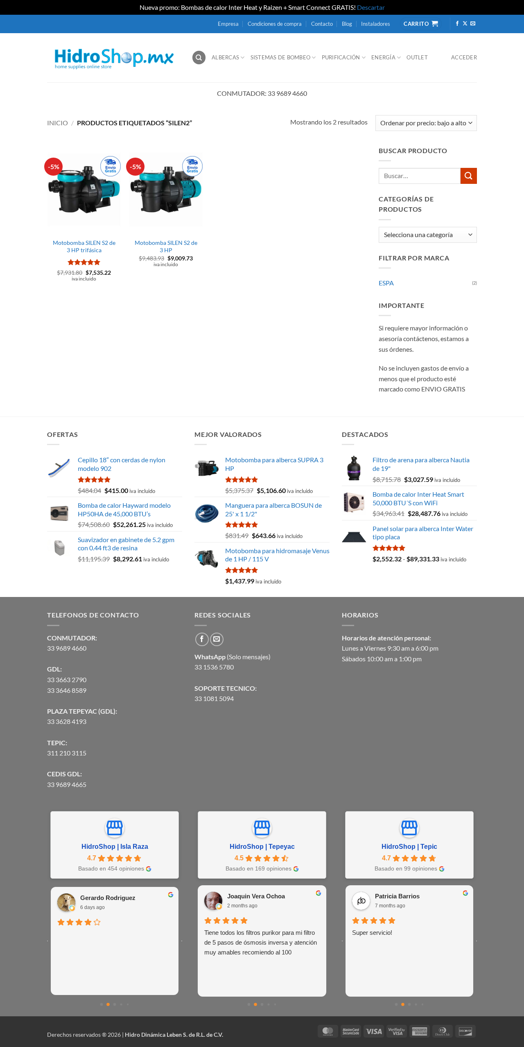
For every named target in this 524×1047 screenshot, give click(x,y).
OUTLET (417, 57)
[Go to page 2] (114, 1004)
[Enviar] (469, 176)
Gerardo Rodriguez (108, 897)
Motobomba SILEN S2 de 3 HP (166, 246)
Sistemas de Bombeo (281, 57)
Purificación (341, 57)
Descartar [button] (371, 7)
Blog (347, 23)
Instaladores (375, 23)
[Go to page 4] (128, 1004)
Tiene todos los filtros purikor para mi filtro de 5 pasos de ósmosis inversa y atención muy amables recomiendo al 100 (260, 942)
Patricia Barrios (397, 896)
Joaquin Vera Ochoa (256, 896)
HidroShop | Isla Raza (114, 846)
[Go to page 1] (108, 1004)
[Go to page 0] (101, 1004)
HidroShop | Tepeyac (262, 846)
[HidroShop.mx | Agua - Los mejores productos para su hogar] (113, 57)
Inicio (57, 123)
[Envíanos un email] (472, 24)
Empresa (228, 23)
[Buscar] (199, 57)
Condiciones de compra (275, 23)
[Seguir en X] (465, 24)
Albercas (225, 57)
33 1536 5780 (214, 667)
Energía (383, 57)
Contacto (322, 23)
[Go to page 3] (121, 1005)
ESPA (386, 283)
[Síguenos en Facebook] (457, 24)
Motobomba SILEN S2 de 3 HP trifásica (84, 246)
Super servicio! (372, 932)
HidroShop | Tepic (409, 846)
